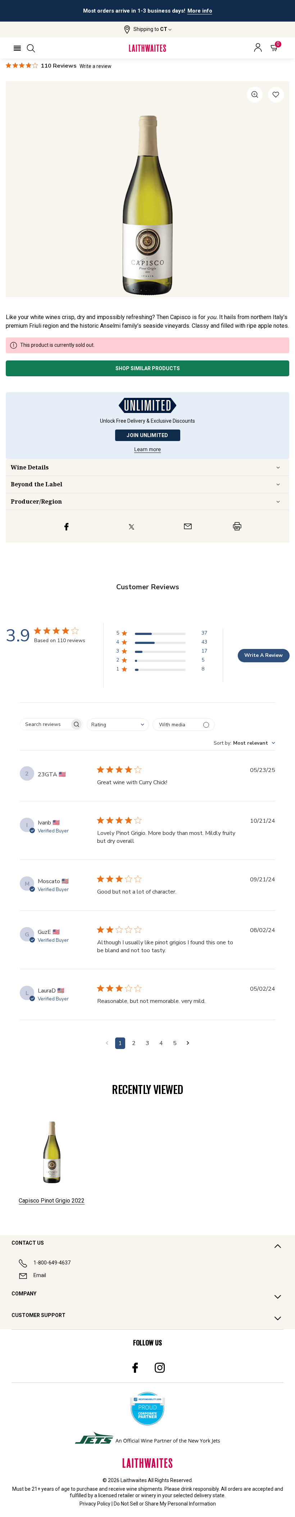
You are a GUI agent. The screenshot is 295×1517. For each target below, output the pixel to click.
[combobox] (118, 724)
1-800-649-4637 (52, 1263)
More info (199, 11)
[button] (148, 29)
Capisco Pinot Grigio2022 (52, 1200)
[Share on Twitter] (131, 526)
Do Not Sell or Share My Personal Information (165, 1504)
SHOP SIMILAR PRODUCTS (147, 368)
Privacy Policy (95, 1504)
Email (39, 1275)
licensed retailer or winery (127, 1495)
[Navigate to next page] (187, 1043)
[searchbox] (45, 724)
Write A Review (263, 655)
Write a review (96, 66)
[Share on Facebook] (67, 526)
